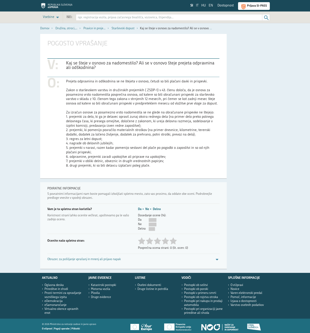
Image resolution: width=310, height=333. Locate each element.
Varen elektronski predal (246, 293)
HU (203, 5)
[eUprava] (56, 7)
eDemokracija (53, 301)
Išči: (69, 17)
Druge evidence (101, 297)
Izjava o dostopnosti (244, 301)
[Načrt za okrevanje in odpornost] (219, 325)
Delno (157, 209)
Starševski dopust (123, 28)
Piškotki (75, 329)
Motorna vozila (100, 289)
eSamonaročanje (55, 305)
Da (140, 209)
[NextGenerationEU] (178, 325)
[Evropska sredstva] (254, 325)
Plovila (95, 293)
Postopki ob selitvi (196, 285)
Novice (235, 289)
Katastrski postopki (103, 285)
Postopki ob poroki (196, 289)
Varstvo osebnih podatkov (247, 305)
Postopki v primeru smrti (200, 293)
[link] (51, 17)
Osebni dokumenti (149, 285)
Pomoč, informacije (243, 297)
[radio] (141, 241)
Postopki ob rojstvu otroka (201, 297)
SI (191, 5)
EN (211, 5)
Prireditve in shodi (56, 289)
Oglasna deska (54, 285)
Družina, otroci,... (66, 28)
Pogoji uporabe (62, 329)
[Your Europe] (142, 325)
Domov (44, 28)
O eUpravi (237, 285)
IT (197, 5)
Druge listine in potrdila (152, 289)
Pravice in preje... (94, 28)
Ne (147, 209)
